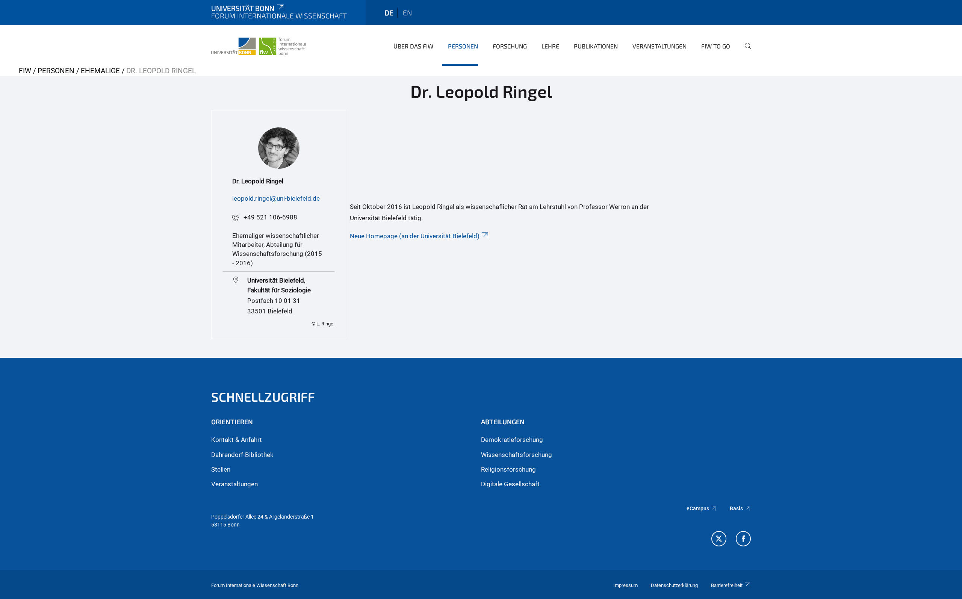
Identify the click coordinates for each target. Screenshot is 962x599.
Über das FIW (413, 46)
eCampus (698, 508)
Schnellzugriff (263, 396)
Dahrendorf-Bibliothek (242, 454)
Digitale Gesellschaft (510, 484)
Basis (736, 508)
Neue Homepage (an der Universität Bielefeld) (414, 236)
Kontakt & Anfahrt (236, 439)
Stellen (220, 469)
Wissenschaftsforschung (516, 454)
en (407, 12)
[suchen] (745, 51)
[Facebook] (743, 539)
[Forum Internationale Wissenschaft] (258, 45)
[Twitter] (718, 539)
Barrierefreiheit (727, 585)
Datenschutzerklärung (674, 585)
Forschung (510, 46)
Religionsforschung (508, 469)
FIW (25, 71)
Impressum (625, 585)
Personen (463, 46)
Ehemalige (100, 71)
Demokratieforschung (512, 439)
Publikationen (596, 46)
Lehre (550, 46)
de (388, 12)
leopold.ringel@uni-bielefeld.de (276, 198)
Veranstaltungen (659, 46)
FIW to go (715, 46)
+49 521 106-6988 (270, 217)
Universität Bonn (242, 8)
